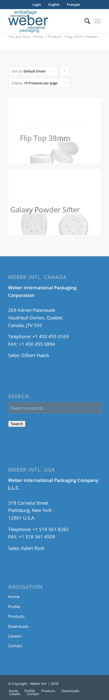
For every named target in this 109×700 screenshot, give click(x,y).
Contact (15, 645)
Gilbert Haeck (35, 355)
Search (17, 424)
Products (55, 36)
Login (36, 4)
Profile (14, 606)
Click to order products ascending (64, 72)
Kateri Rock (33, 548)
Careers (15, 636)
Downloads (18, 626)
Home (38, 36)
